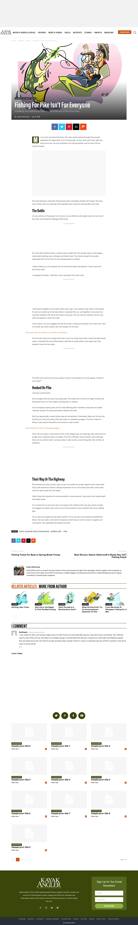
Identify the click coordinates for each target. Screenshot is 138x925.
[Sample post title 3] (29, 766)
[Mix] (83, 127)
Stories (88, 32)
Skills (68, 32)
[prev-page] (12, 616)
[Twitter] (62, 127)
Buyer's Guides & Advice (24, 32)
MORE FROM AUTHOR (53, 586)
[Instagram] (46, 908)
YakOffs (98, 32)
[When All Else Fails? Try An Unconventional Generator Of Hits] (92, 598)
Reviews (42, 32)
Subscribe (125, 32)
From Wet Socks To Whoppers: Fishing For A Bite (116, 609)
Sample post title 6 (21, 813)
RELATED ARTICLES (24, 586)
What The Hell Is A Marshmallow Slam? (67, 608)
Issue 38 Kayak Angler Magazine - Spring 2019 (40, 531)
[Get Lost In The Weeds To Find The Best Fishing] (45, 598)
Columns (21, 40)
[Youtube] (57, 908)
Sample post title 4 (60, 779)
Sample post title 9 (21, 847)
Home (13, 40)
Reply (20, 647)
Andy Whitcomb (23, 116)
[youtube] (81, 715)
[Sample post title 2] (109, 732)
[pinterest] (64, 715)
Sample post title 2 (100, 746)
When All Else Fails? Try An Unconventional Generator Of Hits (92, 609)
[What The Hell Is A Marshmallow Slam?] (69, 598)
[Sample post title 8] (109, 799)
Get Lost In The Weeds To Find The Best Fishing (45, 608)
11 (85, 749)
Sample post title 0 (21, 746)
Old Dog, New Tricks (20, 607)
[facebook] (73, 715)
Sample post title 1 (60, 746)
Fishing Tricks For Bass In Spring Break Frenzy (35, 554)
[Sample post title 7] (69, 799)
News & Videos (55, 32)
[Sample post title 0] (29, 732)
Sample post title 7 (60, 813)
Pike (65, 531)
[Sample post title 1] (69, 732)
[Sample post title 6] (29, 799)
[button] (134, 33)
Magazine (109, 32)
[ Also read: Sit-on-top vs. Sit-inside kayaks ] (42, 428)
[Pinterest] (69, 127)
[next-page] (16, 616)
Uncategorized (16, 743)
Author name (15, 749)
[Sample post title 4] (69, 766)
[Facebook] (55, 127)
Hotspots (77, 32)
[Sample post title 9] (29, 833)
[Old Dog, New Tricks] (22, 598)
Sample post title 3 (21, 779)
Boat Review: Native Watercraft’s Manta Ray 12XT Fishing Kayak (100, 555)
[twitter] (56, 715)
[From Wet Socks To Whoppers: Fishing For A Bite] (116, 598)
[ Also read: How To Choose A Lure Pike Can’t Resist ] (46, 332)
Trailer (28, 40)
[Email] (76, 127)
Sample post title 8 (100, 813)
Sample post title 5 (100, 779)
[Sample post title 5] (109, 766)
